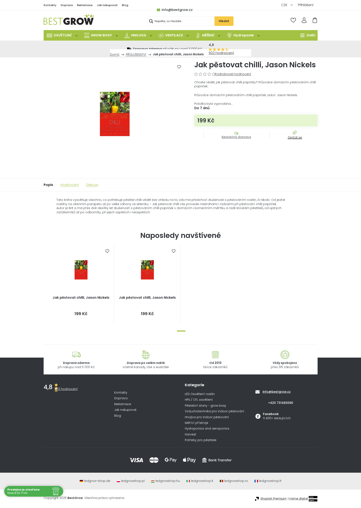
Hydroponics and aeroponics (207, 429)
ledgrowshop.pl (133, 481)
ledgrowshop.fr (270, 481)
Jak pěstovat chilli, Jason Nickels (80, 297)
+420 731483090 (280, 403)
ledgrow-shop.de (97, 481)
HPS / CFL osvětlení (199, 400)
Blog (125, 5)
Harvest (190, 434)
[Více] (307, 35)
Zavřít (292, 141)
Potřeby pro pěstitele (200, 440)
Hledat (224, 21)
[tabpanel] (81, 283)
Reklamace (85, 5)
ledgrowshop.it (202, 481)
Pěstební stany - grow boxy (205, 406)
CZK (284, 5)
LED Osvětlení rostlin (200, 394)
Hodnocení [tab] (69, 184)
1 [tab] (181, 331)
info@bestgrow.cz (177, 9)
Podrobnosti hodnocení (233, 74)
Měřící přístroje (196, 423)
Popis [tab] (48, 184)
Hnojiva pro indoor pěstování (207, 417)
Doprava (67, 5)
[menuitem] (62, 35)
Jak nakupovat (107, 5)
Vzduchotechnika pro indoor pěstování (214, 411)
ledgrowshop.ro (236, 481)
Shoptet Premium (273, 499)
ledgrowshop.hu (168, 481)
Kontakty (50, 5)
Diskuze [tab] (92, 184)
